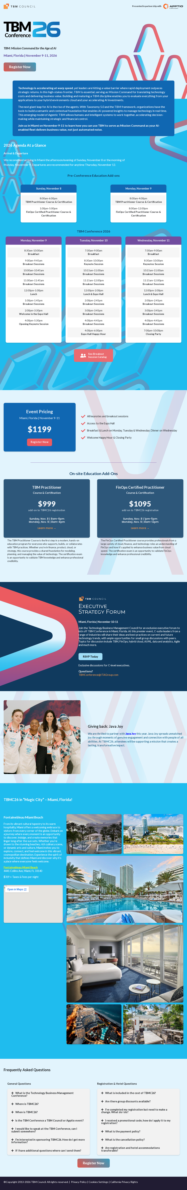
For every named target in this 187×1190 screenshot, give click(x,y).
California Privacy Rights (124, 1181)
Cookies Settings (98, 1181)
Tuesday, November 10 (93, 240)
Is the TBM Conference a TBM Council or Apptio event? (49, 1120)
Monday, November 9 (138, 188)
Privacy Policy (79, 1181)
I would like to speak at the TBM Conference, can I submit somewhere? (44, 1130)
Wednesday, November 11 (153, 240)
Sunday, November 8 (48, 188)
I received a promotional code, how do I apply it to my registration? (136, 1122)
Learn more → (47, 528)
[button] (48, 189)
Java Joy (130, 733)
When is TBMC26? (26, 1112)
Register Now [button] (39, 441)
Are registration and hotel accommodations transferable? (130, 1149)
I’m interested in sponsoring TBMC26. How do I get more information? (48, 1141)
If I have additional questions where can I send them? (48, 1150)
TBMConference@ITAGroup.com (98, 674)
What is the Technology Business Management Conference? (42, 1094)
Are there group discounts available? (127, 1101)
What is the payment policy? (122, 1131)
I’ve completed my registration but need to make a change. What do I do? (134, 1111)
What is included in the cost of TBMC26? (130, 1093)
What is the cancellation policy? (125, 1139)
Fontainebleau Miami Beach (21, 867)
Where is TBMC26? (27, 1103)
